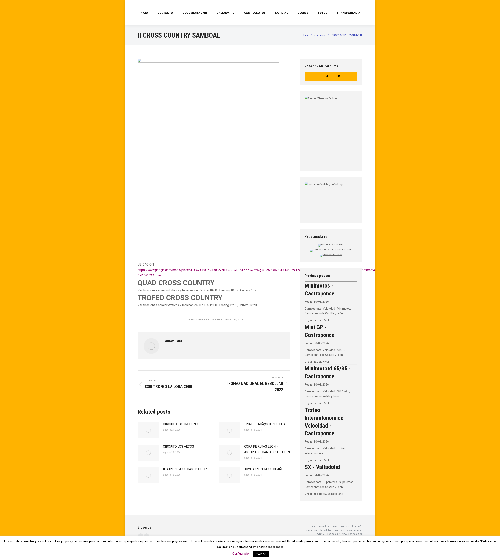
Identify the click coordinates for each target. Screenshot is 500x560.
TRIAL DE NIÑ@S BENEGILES (264, 424)
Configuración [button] (241, 553)
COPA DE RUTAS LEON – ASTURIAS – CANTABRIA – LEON (267, 449)
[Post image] (148, 430)
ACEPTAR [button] (261, 553)
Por (217, 319)
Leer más (275, 547)
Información (203, 319)
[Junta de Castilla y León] (331, 199)
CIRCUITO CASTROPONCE (181, 424)
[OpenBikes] (331, 244)
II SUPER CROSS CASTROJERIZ (185, 469)
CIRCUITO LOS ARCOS (178, 446)
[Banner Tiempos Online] (353, 130)
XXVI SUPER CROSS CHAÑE (263, 469)
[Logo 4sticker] (331, 254)
